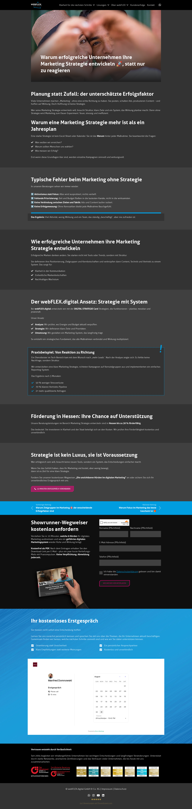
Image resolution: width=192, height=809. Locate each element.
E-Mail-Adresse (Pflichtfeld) (112, 542)
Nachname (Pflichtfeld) (141, 528)
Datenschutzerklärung (127, 571)
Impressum (107, 789)
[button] (94, 5)
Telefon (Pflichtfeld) (108, 556)
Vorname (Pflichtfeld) (109, 528)
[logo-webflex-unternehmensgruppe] (36, 4)
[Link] (160, 4)
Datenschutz (120, 789)
